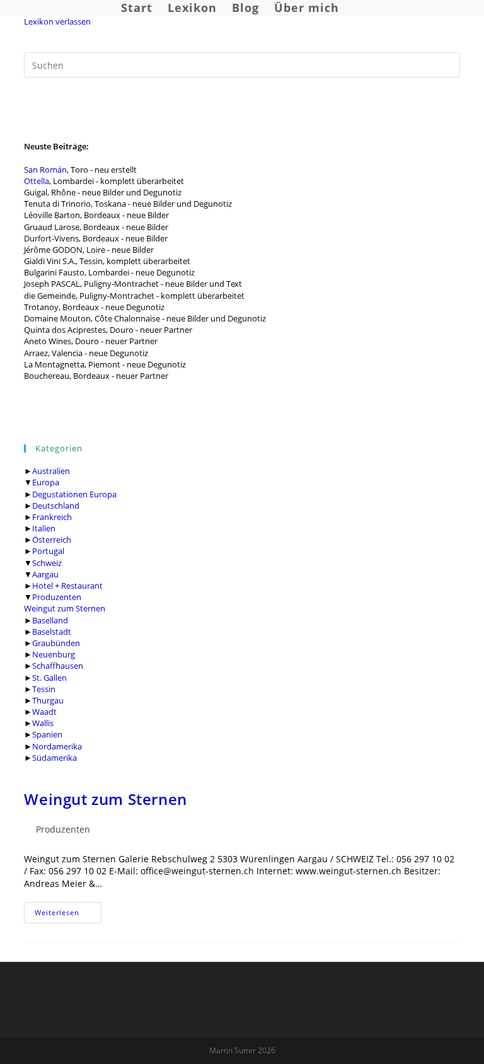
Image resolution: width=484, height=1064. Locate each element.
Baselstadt (51, 631)
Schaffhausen (57, 665)
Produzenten (56, 597)
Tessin (43, 689)
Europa (45, 482)
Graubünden (56, 643)
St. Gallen (49, 677)
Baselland (50, 620)
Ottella (36, 181)
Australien (51, 471)
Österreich (51, 539)
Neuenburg (53, 654)
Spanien (47, 734)
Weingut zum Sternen (64, 608)
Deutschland (55, 505)
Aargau (45, 574)
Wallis (43, 723)
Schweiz (47, 563)
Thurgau (48, 700)
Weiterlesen (68, 914)
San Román (45, 169)
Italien (43, 528)
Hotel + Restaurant (67, 585)
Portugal (48, 551)
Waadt (44, 711)
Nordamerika (57, 746)
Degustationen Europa (74, 494)
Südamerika (54, 757)
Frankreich (52, 517)
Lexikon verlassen (57, 21)
